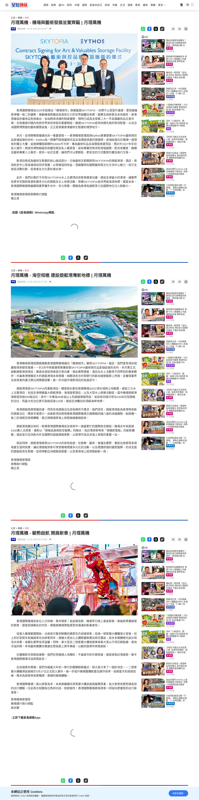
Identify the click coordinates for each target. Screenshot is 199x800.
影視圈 (169, 48)
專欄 (20, 17)
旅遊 (168, 129)
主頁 (13, 17)
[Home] (20, 4)
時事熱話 (170, 193)
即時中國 (170, 96)
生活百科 (170, 112)
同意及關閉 (177, 793)
